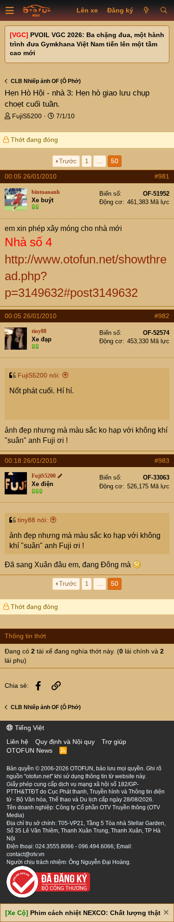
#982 (162, 316)
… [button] (100, 161)
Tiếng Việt (28, 727)
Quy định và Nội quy (65, 741)
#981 (162, 176)
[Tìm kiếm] (163, 10)
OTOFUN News (29, 750)
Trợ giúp (114, 741)
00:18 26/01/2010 (31, 460)
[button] (10, 10)
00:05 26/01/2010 (31, 176)
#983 (162, 460)
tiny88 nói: (33, 520)
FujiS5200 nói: (39, 375)
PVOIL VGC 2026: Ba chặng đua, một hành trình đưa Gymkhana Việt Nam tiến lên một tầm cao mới (87, 44)
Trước (68, 161)
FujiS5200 (27, 116)
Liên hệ (17, 741)
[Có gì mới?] (146, 10)
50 (114, 161)
